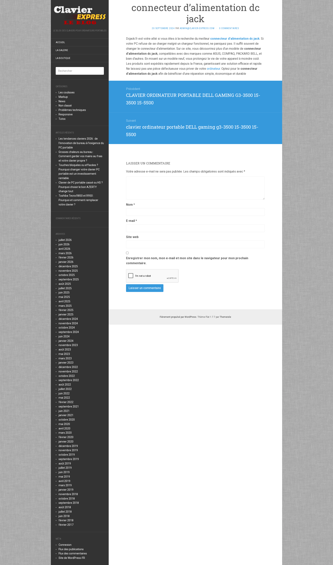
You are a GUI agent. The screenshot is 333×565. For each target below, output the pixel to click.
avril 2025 (64, 301)
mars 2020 (65, 432)
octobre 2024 (67, 327)
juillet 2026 (65, 239)
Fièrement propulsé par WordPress (178, 317)
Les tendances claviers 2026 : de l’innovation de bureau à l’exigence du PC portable (81, 143)
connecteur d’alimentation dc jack (235, 38)
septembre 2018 (69, 502)
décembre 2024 (68, 318)
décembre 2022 (68, 367)
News (62, 101)
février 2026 (66, 257)
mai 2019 (64, 476)
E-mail (131, 221)
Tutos (62, 118)
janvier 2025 (66, 314)
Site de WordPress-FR (72, 557)
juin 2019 (64, 472)
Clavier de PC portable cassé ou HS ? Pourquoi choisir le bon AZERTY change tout (81, 187)
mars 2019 (65, 485)
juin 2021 (64, 410)
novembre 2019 (68, 450)
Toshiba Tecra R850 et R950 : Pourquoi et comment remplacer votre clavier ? (78, 200)
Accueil (60, 42)
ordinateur (213, 68)
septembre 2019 (69, 459)
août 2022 (65, 384)
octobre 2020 (67, 419)
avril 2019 (64, 481)
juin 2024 (64, 336)
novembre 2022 (68, 371)
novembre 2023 (68, 345)
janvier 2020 (66, 441)
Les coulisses (67, 92)
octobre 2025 (67, 275)
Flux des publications (71, 549)
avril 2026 (64, 248)
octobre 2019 (67, 454)
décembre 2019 (68, 446)
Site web (132, 237)
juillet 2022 (65, 389)
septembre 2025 (69, 279)
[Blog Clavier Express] (80, 16)
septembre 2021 (69, 406)
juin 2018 (64, 516)
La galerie (62, 50)
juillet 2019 (65, 467)
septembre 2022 (69, 380)
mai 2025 (64, 296)
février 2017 (66, 524)
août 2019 (65, 463)
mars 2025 (65, 305)
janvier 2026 (66, 261)
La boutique (63, 58)
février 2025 (66, 310)
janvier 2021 (66, 415)
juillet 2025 (65, 288)
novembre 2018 (68, 494)
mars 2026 (65, 253)
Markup (63, 96)
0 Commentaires (229, 28)
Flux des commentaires (73, 553)
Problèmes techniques (72, 109)
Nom (130, 204)
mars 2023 (65, 358)
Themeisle (225, 317)
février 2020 (66, 437)
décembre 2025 (68, 266)
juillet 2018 (65, 511)
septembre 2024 (69, 332)
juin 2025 (64, 292)
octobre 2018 (67, 498)
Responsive (66, 114)
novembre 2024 (68, 323)
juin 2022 (64, 393)
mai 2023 (64, 353)
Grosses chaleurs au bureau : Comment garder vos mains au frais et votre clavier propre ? (80, 156)
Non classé (65, 105)
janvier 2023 (66, 362)
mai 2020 (64, 424)
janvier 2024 (66, 340)
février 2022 (66, 402)
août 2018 (65, 507)
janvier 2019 (66, 489)
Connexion (65, 544)
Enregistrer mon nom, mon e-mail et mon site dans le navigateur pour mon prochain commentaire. (187, 260)
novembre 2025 (68, 270)
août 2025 (65, 283)
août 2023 (65, 349)
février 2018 (66, 520)
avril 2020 (64, 428)
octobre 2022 (67, 375)
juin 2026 (64, 244)
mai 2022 (64, 397)
